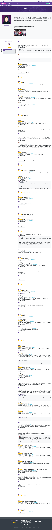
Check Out (47, 3)
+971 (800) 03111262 (26, 520)
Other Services (14, 3)
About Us (18, 3)
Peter (21, 181)
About (4, 5)
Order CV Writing (8, 3)
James (21, 48)
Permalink (24, 47)
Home (1, 5)
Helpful (18, 47)
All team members (6, 24)
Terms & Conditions (32, 527)
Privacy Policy (37, 527)
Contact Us (49, 1)
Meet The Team (7, 5)
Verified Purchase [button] (34, 65)
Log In (44, 3)
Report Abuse (21, 47)
